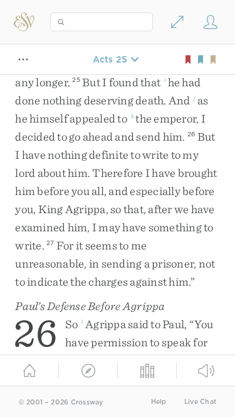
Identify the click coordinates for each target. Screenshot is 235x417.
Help (159, 402)
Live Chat (200, 402)
